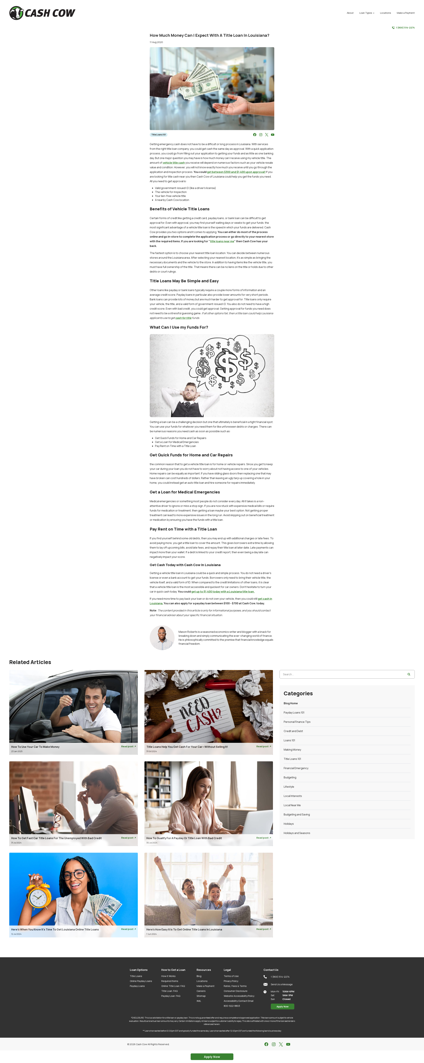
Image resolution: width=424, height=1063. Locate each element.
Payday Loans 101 (294, 712)
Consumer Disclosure (235, 991)
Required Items (169, 981)
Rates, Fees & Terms (235, 986)
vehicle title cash (174, 162)
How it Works (168, 976)
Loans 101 (289, 740)
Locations (202, 981)
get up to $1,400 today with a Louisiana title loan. (223, 591)
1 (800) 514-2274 (405, 27)
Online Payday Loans (141, 981)
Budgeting (290, 777)
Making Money (292, 749)
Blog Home (291, 703)
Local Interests (293, 796)
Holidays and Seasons (297, 833)
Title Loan (169, 991)
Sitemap (201, 995)
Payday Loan (170, 995)
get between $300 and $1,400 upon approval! (236, 172)
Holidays (289, 824)
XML (199, 1000)
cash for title (183, 318)
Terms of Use (231, 976)
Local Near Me (292, 805)
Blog (199, 976)
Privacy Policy (231, 981)
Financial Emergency (296, 768)
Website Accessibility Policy (239, 995)
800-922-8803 (232, 1005)
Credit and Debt (293, 731)
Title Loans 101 (158, 134)
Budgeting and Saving (297, 814)
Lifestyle (289, 786)
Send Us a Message (282, 984)
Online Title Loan (173, 986)
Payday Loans (137, 986)
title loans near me (222, 241)
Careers (201, 991)
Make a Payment (205, 986)
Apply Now (283, 1006)
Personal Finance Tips (297, 722)
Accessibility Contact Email (238, 1000)
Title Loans (136, 976)
